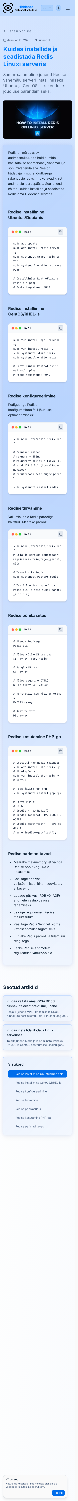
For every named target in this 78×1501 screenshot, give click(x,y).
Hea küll (58, 1492)
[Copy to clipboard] (60, 232)
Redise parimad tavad (29, 1126)
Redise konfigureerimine (31, 1091)
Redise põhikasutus (28, 1109)
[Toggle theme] (58, 8)
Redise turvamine (26, 1100)
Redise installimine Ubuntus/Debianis (39, 1074)
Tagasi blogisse (19, 31)
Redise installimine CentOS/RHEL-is (38, 1082)
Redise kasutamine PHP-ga (33, 1117)
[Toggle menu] (68, 8)
